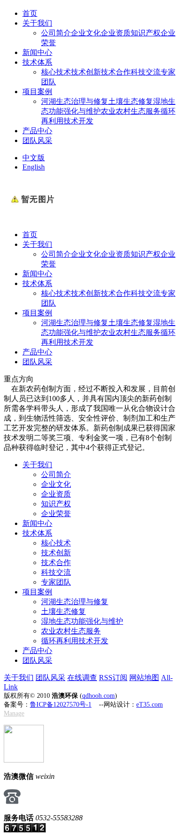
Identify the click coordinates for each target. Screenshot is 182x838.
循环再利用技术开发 (74, 641)
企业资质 (116, 33)
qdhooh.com (98, 695)
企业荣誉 (56, 514)
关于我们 (37, 23)
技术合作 (116, 72)
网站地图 (144, 677)
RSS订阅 (113, 677)
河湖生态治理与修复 (74, 101)
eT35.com (149, 704)
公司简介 (56, 33)
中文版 (33, 158)
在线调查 (82, 677)
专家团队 (56, 582)
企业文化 (86, 33)
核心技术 (56, 72)
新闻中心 (37, 52)
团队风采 (37, 140)
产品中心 (37, 131)
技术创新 (86, 72)
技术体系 (37, 62)
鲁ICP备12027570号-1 (60, 704)
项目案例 (37, 91)
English (33, 167)
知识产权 (146, 33)
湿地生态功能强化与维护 (82, 621)
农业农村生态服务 (131, 111)
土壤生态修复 (130, 101)
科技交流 (146, 72)
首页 (29, 13)
